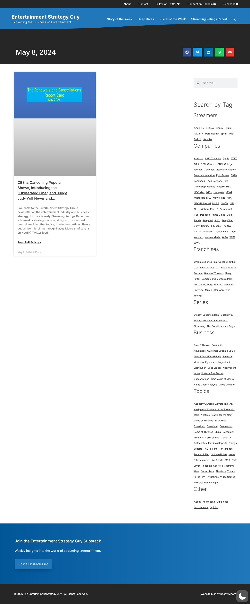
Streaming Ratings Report (209, 19)
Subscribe (229, 3)
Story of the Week (119, 19)
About (127, 3)
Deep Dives (146, 19)
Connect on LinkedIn (200, 3)
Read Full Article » (29, 242)
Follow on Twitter (166, 3)
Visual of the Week (172, 19)
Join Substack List (33, 564)
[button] (187, 52)
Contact (143, 3)
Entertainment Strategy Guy (46, 17)
